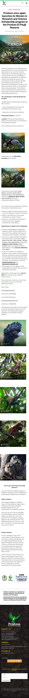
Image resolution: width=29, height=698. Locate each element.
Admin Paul (11, 31)
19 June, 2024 (20, 31)
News (10, 9)
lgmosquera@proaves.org (9, 300)
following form (6, 276)
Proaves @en (16, 9)
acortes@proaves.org (8, 290)
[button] (26, 3)
